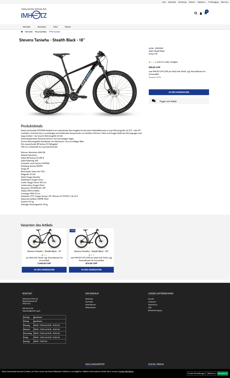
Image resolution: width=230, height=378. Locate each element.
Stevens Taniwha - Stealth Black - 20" (91, 251)
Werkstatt (201, 2)
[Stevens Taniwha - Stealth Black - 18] (81, 84)
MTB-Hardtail (54, 32)
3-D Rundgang (213, 2)
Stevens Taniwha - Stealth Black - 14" (44, 251)
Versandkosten (90, 305)
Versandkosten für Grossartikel (91, 260)
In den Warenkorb (179, 92)
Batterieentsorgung (155, 310)
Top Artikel (89, 302)
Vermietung (182, 2)
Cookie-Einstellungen (196, 373)
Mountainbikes (41, 32)
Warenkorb (172, 2)
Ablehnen (211, 373)
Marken (68, 27)
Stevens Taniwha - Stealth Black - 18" (52, 39)
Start (164, 2)
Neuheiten (42, 27)
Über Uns (224, 2)
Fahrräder (26, 27)
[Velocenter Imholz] (34, 14)
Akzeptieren (222, 373)
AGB (149, 307)
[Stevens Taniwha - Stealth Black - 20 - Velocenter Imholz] (91, 239)
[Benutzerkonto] (201, 13)
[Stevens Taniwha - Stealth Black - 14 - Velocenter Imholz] (44, 239)
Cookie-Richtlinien (126, 371)
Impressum (152, 302)
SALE (55, 27)
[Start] (22, 32)
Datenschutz (152, 305)
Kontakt (151, 299)
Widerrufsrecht (90, 307)
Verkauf (191, 2)
